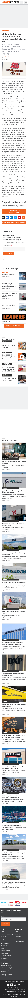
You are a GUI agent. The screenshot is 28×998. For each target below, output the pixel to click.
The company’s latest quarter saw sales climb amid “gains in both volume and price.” (14, 740)
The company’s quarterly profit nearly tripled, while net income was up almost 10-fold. (14, 710)
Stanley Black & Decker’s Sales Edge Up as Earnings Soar (14, 853)
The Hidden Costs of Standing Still (9, 379)
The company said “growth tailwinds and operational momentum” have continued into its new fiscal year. (14, 496)
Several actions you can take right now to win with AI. (13, 466)
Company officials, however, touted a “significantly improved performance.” (12, 616)
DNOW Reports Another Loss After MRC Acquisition (14, 612)
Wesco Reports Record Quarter (11, 825)
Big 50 (4, 341)
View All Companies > (14, 326)
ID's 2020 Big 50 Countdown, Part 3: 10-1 (9, 357)
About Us (6, 988)
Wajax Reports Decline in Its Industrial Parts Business (9, 295)
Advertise (21, 988)
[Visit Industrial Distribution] (3, 905)
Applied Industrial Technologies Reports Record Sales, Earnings (9, 285)
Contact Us (14, 988)
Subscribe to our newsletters (14, 211)
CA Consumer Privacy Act (12, 991)
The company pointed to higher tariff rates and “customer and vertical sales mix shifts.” (13, 648)
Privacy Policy (9, 990)
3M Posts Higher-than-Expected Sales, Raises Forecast (13, 883)
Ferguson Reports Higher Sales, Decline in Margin (14, 583)
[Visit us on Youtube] (19, 984)
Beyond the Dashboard (8, 274)
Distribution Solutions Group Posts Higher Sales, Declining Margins (12, 643)
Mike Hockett (8, 57)
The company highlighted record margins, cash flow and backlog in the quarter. (13, 800)
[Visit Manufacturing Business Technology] (17, 905)
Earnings (5, 30)
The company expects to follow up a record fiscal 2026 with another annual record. (14, 557)
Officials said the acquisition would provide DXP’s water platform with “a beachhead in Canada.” (14, 679)
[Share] (7, 217)
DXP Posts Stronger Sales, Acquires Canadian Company (13, 674)
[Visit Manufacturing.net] (10, 905)
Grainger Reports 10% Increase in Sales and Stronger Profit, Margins (14, 767)
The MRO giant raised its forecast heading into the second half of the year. (13, 771)
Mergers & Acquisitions (6, 364)
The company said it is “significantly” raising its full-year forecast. (14, 828)
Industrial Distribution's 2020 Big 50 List (8, 345)
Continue (8, 253)
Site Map (22, 991)
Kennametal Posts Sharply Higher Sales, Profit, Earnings (14, 705)
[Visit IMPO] (24, 902)
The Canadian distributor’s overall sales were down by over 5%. (13, 528)
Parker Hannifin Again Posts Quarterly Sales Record (8, 305)
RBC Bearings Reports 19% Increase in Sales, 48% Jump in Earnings (13, 796)
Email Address (7, 245)
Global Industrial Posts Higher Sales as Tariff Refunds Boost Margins (13, 736)
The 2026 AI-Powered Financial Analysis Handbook (14, 462)
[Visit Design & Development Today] (3, 902)
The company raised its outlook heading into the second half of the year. (14, 587)
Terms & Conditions (19, 990)
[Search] (21, 2)
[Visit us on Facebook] (8, 984)
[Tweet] (15, 217)
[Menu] (25, 2)
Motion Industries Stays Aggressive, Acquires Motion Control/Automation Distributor (9, 369)
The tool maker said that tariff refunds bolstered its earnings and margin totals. (13, 857)
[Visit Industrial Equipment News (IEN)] (17, 902)
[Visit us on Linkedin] (11, 984)
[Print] (3, 217)
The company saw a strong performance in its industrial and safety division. (13, 886)
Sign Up (5, 924)
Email (2, 916)
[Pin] (19, 217)
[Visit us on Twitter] (15, 984)
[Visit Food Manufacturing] (10, 902)
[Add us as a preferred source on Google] (23, 217)
